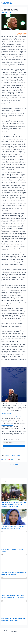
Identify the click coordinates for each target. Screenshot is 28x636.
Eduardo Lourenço (22, 34)
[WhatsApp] (15, 459)
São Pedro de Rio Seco (19, 416)
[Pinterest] (9, 459)
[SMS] (19, 459)
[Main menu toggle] (25, 2)
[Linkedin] (12, 459)
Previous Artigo (14, 464)
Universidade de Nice (7, 425)
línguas (18, 455)
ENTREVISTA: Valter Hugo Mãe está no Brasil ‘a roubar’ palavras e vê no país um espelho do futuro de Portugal (13, 504)
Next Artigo (14, 466)
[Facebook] (2, 459)
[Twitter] (5, 459)
